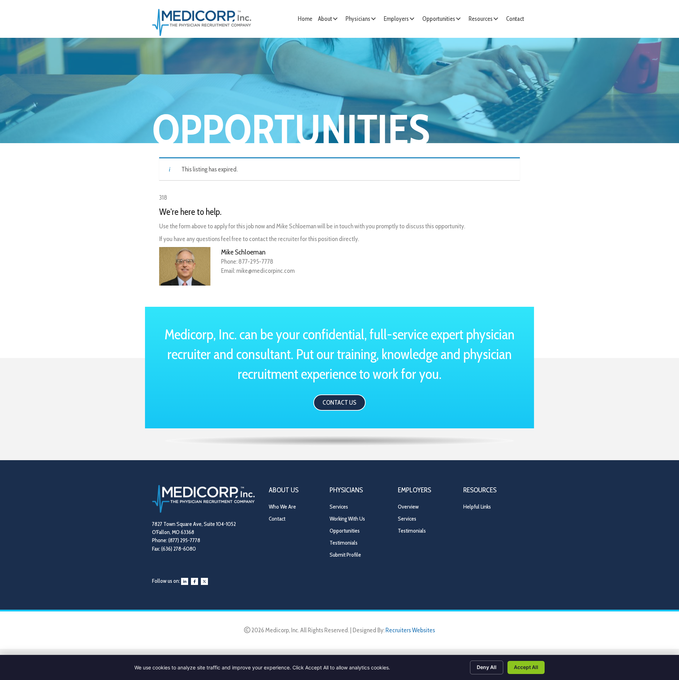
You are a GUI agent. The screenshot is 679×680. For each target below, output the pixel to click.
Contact (277, 518)
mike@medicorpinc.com (265, 271)
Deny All (487, 667)
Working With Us (347, 518)
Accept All (526, 667)
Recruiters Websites (410, 630)
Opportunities (345, 530)
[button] (335, 18)
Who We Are (282, 506)
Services (339, 506)
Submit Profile (345, 554)
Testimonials (344, 542)
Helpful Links (477, 506)
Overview (408, 506)
